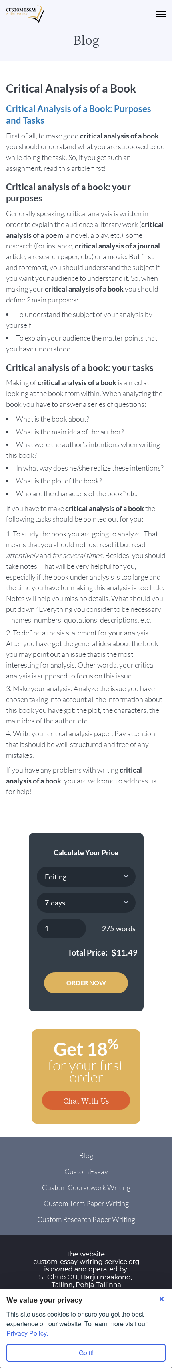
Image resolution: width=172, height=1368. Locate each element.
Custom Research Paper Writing (86, 1219)
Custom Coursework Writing (86, 1187)
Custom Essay (86, 1171)
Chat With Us (86, 1100)
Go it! (86, 1352)
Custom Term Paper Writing (86, 1203)
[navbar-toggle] (161, 14)
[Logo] (25, 14)
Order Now (86, 982)
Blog (86, 1155)
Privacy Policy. (27, 1333)
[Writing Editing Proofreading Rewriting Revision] (86, 877)
